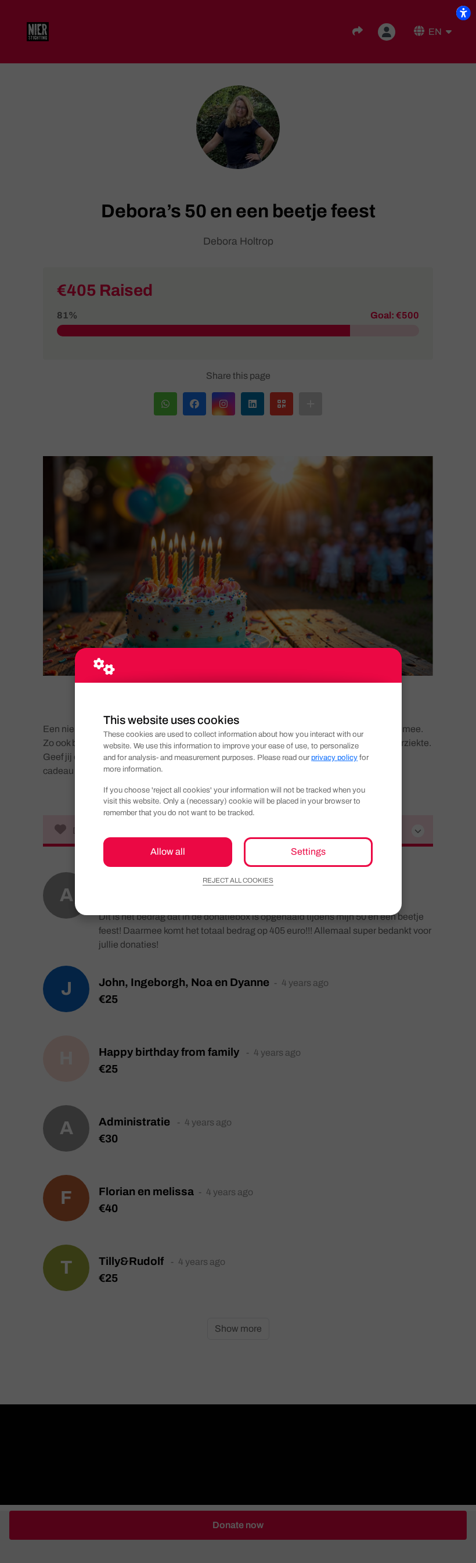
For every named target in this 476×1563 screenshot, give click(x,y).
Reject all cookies (238, 880)
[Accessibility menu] (463, 13)
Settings (308, 851)
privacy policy (334, 757)
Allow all (167, 851)
